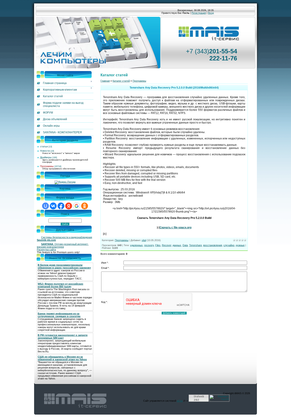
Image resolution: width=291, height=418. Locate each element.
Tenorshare (195, 245)
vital (144, 240)
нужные (240, 245)
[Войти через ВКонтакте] (53, 206)
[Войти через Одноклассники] (84, 206)
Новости (45, 150)
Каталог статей (121, 80)
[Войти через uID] (45, 206)
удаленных (136, 245)
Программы (47, 166)
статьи (44, 146)
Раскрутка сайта (46, 249)
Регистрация (198, 13)
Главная (105, 80)
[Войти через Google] (76, 206)
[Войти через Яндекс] (68, 206)
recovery (149, 245)
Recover (166, 245)
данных (177, 245)
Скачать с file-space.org (175, 227)
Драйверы (46, 157)
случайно (228, 245)
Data (185, 245)
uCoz (180, 400)
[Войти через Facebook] (61, 206)
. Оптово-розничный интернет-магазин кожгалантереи (63, 245)
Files (158, 245)
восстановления (212, 245)
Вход (211, 13)
